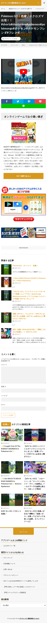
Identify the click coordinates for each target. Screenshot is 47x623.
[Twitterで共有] (18, 101)
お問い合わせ (7, 569)
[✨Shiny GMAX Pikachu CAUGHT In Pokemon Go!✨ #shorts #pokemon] (6, 282)
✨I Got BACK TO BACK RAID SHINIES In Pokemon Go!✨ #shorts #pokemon (11, 482)
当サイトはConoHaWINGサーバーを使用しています (20, 581)
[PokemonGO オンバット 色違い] (6, 269)
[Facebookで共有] (6, 101)
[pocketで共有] (40, 101)
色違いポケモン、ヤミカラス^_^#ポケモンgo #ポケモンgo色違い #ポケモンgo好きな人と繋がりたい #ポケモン (29, 316)
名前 (3, 386)
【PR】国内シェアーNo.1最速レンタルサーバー (19, 587)
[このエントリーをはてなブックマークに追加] (29, 101)
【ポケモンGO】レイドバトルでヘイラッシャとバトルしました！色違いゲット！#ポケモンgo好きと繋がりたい (34, 451)
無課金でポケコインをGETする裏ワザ (20, 9)
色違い (16, 38)
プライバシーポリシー (10, 575)
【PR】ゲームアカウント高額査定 (14, 592)
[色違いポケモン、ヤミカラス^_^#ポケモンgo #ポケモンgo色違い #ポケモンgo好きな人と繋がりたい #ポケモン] (6, 317)
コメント (4, 364)
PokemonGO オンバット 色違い (25, 265)
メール (4, 395)
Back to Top (23, 532)
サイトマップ (7, 558)
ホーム (3, 9)
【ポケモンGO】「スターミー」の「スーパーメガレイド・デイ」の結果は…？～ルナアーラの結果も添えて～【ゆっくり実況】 (34, 483)
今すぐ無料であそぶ (23, 176)
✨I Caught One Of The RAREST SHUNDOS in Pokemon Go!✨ (10, 448)
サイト (3, 404)
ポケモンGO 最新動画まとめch (29, 618)
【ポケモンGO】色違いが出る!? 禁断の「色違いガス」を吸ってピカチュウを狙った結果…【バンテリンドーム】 (34, 516)
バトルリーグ (39, 9)
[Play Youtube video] (23, 71)
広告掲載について (9, 563)
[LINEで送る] (23, 106)
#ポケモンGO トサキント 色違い (12, 512)
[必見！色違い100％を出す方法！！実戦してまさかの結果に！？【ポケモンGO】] (6, 333)
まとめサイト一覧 (9, 546)
